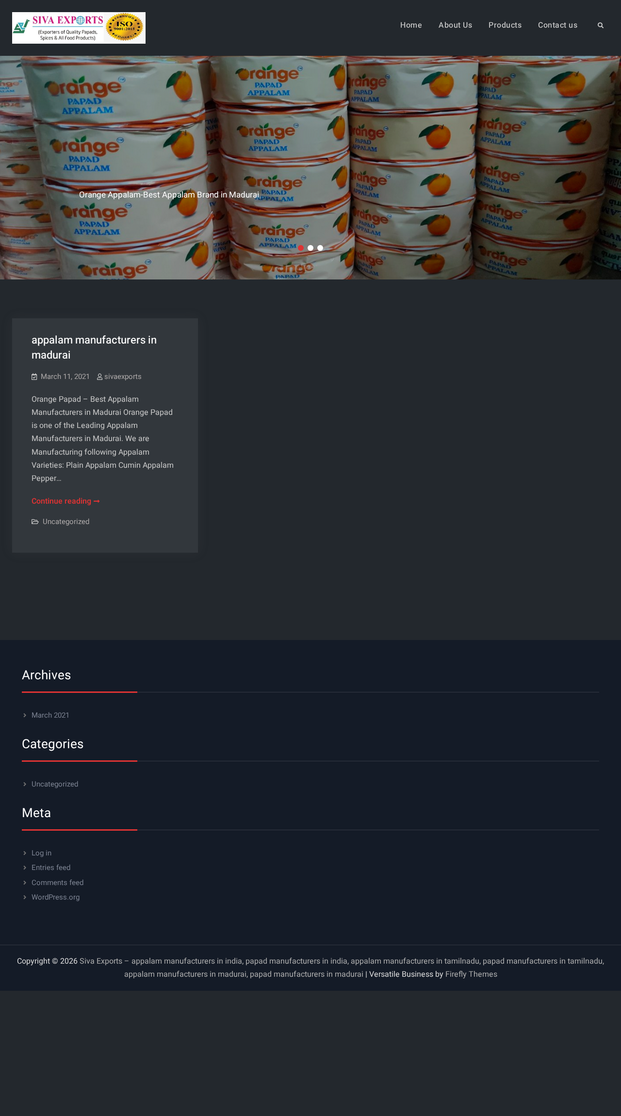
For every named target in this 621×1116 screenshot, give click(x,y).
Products (505, 25)
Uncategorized (66, 521)
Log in (41, 853)
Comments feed (57, 882)
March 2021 (50, 715)
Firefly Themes (471, 974)
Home (411, 25)
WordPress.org (56, 897)
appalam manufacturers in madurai (94, 347)
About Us (455, 25)
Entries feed (51, 867)
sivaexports (123, 376)
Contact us (557, 25)
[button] (301, 248)
